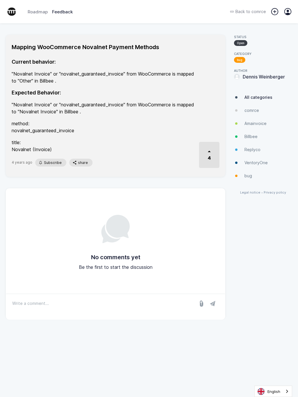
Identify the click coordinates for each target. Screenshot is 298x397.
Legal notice (250, 192)
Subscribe (53, 162)
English (273, 391)
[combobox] (273, 391)
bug (239, 60)
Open (240, 43)
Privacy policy (275, 192)
